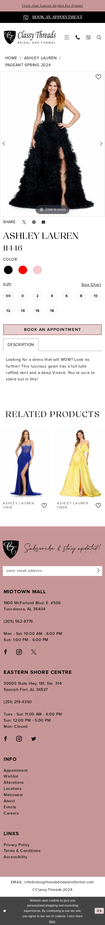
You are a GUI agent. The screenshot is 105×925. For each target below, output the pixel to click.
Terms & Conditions (22, 851)
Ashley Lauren (40, 58)
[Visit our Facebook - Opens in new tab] (5, 651)
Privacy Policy (17, 845)
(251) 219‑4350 (18, 702)
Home (11, 58)
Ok (99, 910)
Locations (13, 789)
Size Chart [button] (91, 285)
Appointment (16, 770)
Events (10, 807)
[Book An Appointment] (88, 37)
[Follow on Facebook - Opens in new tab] (5, 738)
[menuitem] (67, 37)
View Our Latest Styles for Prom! (52, 6)
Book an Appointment (52, 329)
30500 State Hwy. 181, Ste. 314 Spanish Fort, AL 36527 (33, 687)
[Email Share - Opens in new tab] (43, 222)
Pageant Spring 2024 (28, 65)
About (9, 801)
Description (21, 345)
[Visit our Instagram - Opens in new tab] (19, 651)
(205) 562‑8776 (18, 621)
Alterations (14, 782)
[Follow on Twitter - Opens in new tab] (33, 738)
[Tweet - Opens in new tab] (24, 222)
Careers (11, 813)
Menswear (13, 795)
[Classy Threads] (30, 37)
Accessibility (15, 857)
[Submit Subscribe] (97, 571)
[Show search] (99, 37)
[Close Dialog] (4, 911)
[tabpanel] (52, 143)
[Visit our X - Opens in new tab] (34, 651)
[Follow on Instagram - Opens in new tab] (19, 738)
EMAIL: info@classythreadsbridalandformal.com (52, 882)
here (52, 921)
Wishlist (11, 776)
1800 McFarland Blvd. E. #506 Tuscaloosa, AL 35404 (32, 606)
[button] (67, 37)
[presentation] (33, 462)
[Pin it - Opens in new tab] (34, 222)
